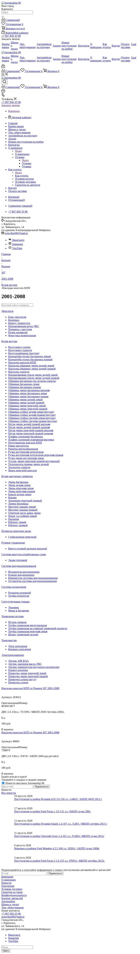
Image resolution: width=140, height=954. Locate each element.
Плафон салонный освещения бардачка (31, 439)
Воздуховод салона (19, 347)
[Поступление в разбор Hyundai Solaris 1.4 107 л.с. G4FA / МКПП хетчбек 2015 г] (7, 825)
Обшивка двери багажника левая (27, 393)
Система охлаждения (13, 586)
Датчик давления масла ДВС (25, 663)
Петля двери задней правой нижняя (29, 427)
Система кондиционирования (18, 566)
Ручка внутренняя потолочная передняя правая (35, 455)
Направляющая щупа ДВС (23, 326)
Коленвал (13, 320)
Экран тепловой (17, 560)
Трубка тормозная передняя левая (27, 631)
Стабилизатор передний (22, 536)
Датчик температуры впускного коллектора (33, 667)
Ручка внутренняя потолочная (25, 451)
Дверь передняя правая (21, 491)
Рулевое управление (13, 542)
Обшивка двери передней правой (27, 408)
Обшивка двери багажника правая (28, 396)
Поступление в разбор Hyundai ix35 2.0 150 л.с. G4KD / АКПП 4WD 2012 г (58, 799)
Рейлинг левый (17, 522)
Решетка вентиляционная (23, 448)
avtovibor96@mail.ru (16, 233)
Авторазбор (8, 901)
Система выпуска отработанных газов (23, 554)
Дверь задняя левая (19, 485)
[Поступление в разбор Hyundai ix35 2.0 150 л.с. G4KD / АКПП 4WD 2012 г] (7, 801)
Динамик (13, 607)
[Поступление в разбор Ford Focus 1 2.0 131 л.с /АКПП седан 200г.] (7, 813)
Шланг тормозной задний (23, 634)
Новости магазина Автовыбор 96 (24, 783)
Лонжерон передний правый (25, 500)
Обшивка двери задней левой (25, 399)
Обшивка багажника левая (23, 384)
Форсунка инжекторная (22, 335)
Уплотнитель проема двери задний (28, 464)
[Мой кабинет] (3, 66)
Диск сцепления (17, 646)
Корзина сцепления (19, 649)
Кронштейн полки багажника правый (30, 359)
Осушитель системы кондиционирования (32, 581)
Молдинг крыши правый (22, 509)
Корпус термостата (19, 323)
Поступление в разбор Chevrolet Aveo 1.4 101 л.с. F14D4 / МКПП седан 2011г (59, 836)
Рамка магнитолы (18, 445)
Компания (7, 876)
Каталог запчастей (12, 898)
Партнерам (7, 885)
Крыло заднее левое (19, 494)
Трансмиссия (9, 640)
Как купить (21, 175)
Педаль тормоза (17, 622)
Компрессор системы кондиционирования (33, 578)
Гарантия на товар (12, 892)
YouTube (17, 248)
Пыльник (13, 519)
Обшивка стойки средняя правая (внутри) (32, 421)
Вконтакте (18, 240)
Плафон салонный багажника (25, 436)
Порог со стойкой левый (22, 516)
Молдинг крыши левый (22, 506)
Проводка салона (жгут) (22, 679)
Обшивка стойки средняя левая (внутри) (31, 418)
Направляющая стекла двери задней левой (33, 374)
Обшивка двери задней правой (26, 402)
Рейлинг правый (18, 525)
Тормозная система (12, 616)
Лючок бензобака (18, 503)
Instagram (17, 244)
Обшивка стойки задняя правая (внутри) (31, 414)
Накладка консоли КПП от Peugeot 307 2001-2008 (30, 688)
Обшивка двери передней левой (27, 405)
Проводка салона (18, 682)
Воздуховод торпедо (20, 350)
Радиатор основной (19, 592)
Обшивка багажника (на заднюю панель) (32, 381)
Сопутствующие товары (15, 601)
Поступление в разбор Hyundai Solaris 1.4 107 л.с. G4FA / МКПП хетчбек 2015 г (60, 823)
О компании (22, 154)
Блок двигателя (17, 316)
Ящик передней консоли (22, 470)
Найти (6, 951)
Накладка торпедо (18, 371)
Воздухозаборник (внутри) (23, 353)
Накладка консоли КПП (22, 362)
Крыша (12, 497)
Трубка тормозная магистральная (27, 625)
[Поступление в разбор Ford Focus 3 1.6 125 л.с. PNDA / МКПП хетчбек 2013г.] (7, 862)
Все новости (8, 792)
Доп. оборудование (12, 907)
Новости (6, 882)
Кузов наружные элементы (17, 476)
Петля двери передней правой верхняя (30, 430)
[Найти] (2, 16)
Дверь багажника (18, 482)
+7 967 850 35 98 (11, 35)
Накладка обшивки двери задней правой (32, 368)
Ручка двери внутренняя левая (26, 458)
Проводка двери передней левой (27, 673)
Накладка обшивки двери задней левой (31, 365)
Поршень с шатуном (20, 329)
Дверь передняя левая (20, 488)
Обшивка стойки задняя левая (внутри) (31, 411)
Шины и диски (10, 904)
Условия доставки (11, 889)
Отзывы (26, 163)
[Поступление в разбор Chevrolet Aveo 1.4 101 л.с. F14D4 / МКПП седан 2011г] (7, 838)
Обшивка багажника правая (24, 387)
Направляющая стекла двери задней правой (33, 377)
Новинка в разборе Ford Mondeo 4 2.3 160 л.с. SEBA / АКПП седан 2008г (57, 848)
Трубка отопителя (18, 595)
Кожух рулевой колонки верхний (27, 548)
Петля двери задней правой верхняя (29, 424)
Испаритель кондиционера (23, 571)
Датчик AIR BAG (18, 660)
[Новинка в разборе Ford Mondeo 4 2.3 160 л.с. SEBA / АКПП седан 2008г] (7, 850)
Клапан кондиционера (21, 574)
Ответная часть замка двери (24, 512)
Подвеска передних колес (16, 531)
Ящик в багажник (18, 610)
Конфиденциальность (14, 895)
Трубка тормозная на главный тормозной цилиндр (37, 628)
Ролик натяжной (17, 332)
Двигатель (7, 311)
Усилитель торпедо (19, 467)
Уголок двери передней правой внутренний (34, 461)
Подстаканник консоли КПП (25, 442)
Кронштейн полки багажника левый (29, 356)
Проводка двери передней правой (28, 676)
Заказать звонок (10, 105)
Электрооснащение (12, 655)
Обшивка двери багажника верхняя (29, 390)
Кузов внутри (9, 341)
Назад (18, 151)
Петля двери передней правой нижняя (30, 433)
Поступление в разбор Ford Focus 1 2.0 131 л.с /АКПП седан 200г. (52, 811)
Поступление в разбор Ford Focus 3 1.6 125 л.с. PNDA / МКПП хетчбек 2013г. (59, 860)
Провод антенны (18, 670)
